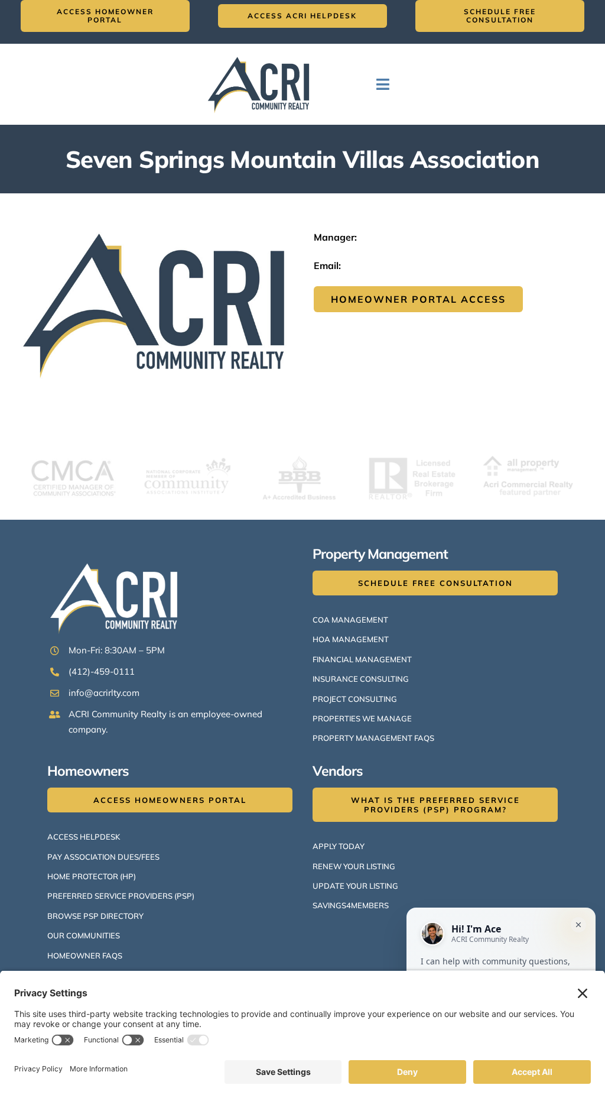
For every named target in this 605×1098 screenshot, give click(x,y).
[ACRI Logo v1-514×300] (262, 54)
